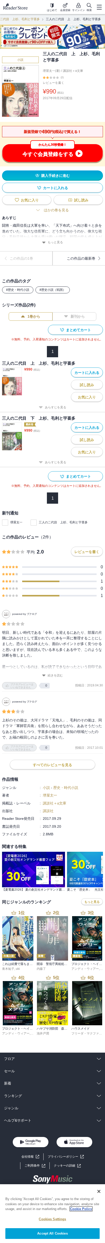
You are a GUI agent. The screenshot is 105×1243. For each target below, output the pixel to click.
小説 (20, 60)
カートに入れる (55, 188)
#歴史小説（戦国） (53, 290)
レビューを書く (53, 82)
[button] (67, 1165)
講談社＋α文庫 (73, 71)
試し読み (81, 200)
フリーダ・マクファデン (88, 1033)
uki (18, 969)
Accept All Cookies (52, 1233)
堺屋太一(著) (51, 71)
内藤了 (41, 969)
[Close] (98, 1191)
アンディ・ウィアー (85, 969)
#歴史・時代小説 (17, 290)
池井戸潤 (43, 1033)
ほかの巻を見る (56, 210)
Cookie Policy (81, 1209)
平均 (31, 552)
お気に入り (30, 200)
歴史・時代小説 (65, 788)
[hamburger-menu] (99, 7)
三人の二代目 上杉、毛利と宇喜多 (63, 522)
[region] (52, 1213)
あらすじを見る (55, 407)
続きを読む (55, 675)
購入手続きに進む (55, 176)
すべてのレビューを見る (52, 765)
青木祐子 (8, 969)
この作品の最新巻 (81, 258)
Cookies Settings (52, 1219)
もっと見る (55, 242)
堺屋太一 (16, 522)
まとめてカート (78, 330)
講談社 (48, 811)
